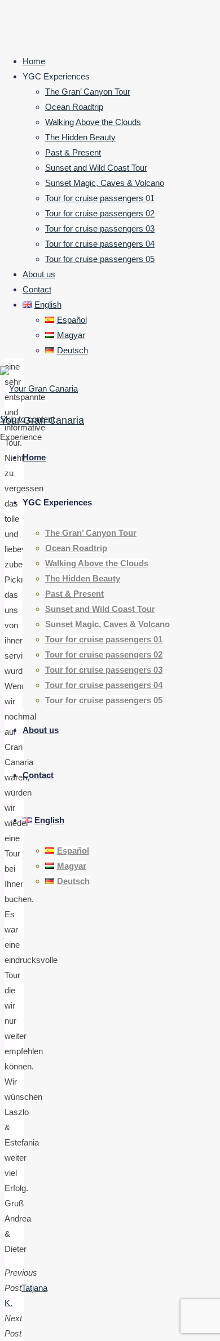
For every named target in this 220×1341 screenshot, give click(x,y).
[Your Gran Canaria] (39, 388)
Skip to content (27, 419)
